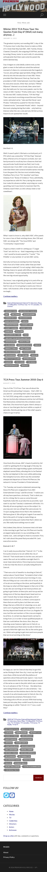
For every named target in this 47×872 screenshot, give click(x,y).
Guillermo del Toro (13, 335)
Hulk (26, 335)
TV (29, 305)
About (5, 852)
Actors (11, 827)
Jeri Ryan (8, 743)
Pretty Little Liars (12, 358)
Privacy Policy (8, 857)
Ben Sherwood (25, 318)
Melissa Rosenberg (12, 352)
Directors (12, 824)
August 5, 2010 (9, 383)
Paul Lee (35, 355)
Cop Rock (9, 732)
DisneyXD (8, 331)
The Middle (31, 362)
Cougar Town (26, 324)
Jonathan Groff (11, 746)
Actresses (13, 830)
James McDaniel (26, 739)
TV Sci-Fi (15, 724)
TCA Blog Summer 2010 (32, 766)
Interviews (34, 303)
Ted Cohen (20, 362)
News (40, 303)
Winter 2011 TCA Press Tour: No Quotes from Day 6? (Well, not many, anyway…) (23, 32)
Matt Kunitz (25, 348)
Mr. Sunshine (10, 355)
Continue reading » (10, 296)
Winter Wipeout (11, 365)
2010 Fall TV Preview (14, 719)
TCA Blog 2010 (30, 721)
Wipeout (25, 365)
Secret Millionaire (12, 766)
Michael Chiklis (11, 753)
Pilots (23, 721)
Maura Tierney (27, 749)
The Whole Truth (12, 770)
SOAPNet (8, 362)
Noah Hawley (29, 760)
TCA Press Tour (22, 305)
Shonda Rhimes (29, 358)
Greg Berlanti (27, 736)
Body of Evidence (12, 321)
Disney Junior (26, 328)
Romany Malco (21, 763)
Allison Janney (29, 314)
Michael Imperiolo (28, 753)
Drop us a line (8, 836)
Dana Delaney (21, 732)
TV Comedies (34, 305)
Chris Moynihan (11, 324)
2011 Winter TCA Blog (28, 311)
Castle (25, 321)
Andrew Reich (10, 318)
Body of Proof (27, 729)
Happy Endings (11, 739)
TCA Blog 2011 (12, 305)
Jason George (10, 341)
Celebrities (13, 821)
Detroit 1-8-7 (36, 732)
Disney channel (11, 328)
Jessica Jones (25, 341)
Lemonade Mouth (24, 345)
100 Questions (10, 311)
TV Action (16, 723)
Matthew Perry (11, 749)
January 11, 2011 (10, 38)
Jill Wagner (9, 345)
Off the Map (23, 355)
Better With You (11, 729)
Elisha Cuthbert (11, 736)
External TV (26, 303)
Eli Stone (19, 331)
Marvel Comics (11, 348)
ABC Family (16, 314)
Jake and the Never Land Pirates (17, 338)
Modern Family (29, 352)
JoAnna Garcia (21, 743)
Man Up (37, 345)
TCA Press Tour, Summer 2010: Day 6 (23, 379)
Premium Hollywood (23, 867)
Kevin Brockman (28, 746)
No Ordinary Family (12, 760)
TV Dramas (33, 723)
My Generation (24, 756)
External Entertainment (14, 303)
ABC (6, 314)
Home (11, 811)
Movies (12, 815)
